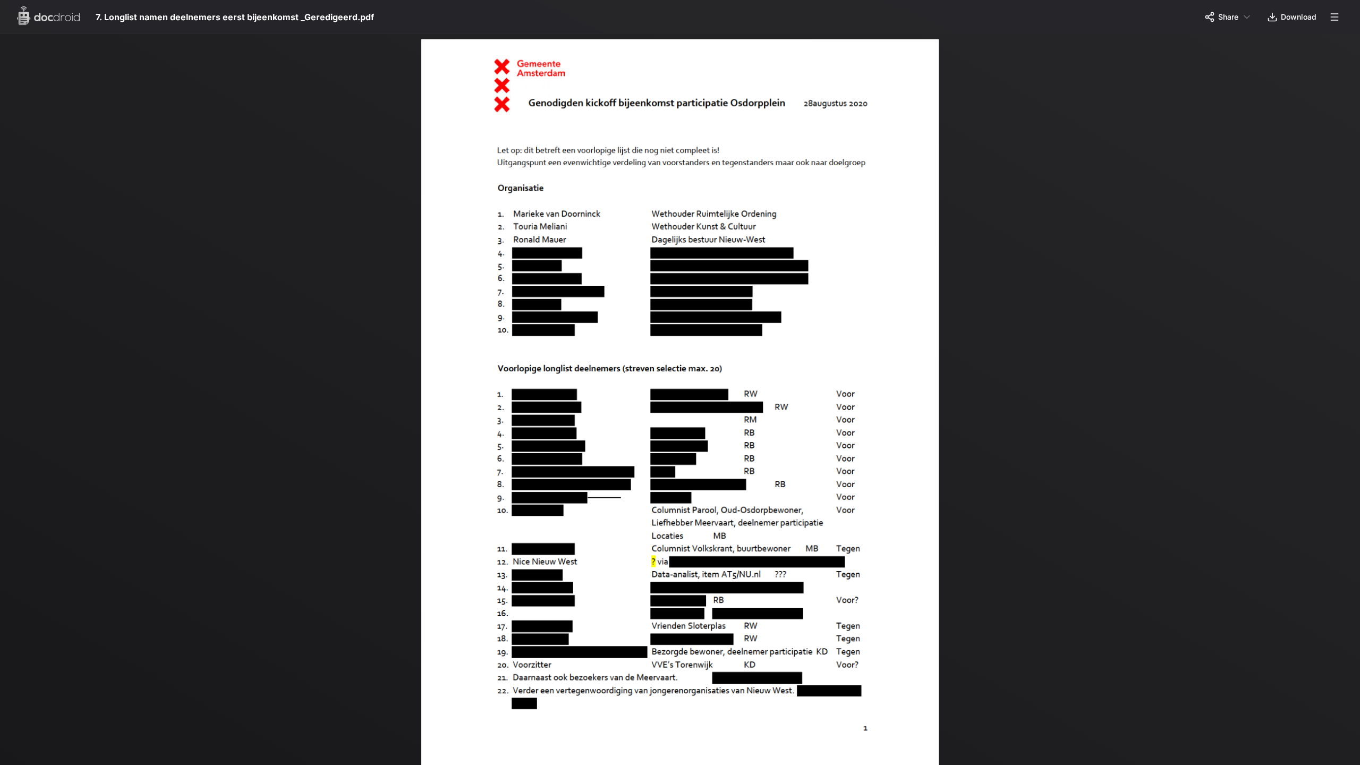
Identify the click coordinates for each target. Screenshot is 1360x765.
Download (1298, 16)
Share (1228, 16)
